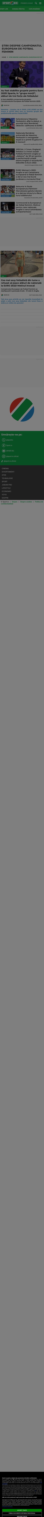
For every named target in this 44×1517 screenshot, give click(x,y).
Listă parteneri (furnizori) (7, 1506)
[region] (22, 1494)
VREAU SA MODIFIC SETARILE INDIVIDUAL (22, 1513)
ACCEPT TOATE (22, 1510)
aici (35, 1490)
